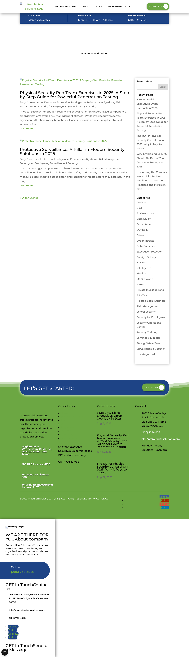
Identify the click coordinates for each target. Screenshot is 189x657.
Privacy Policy (98, 498)
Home (64, 413)
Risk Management (109, 159)
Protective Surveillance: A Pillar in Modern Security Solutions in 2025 (72, 151)
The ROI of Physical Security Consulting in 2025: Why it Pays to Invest (113, 468)
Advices (141, 202)
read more (26, 128)
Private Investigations (100, 102)
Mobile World (145, 279)
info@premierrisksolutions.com (160, 439)
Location (34, 15)
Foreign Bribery (146, 257)
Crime (140, 235)
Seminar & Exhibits (148, 337)
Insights (100, 6)
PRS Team (143, 295)
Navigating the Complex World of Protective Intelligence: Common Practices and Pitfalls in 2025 (152, 181)
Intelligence (78, 102)
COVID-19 (142, 229)
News (140, 284)
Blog (128, 6)
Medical (141, 273)
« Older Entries (29, 197)
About (86, 6)
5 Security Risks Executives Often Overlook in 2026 (147, 103)
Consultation (35, 102)
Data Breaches (146, 246)
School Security (146, 311)
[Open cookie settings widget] (4, 652)
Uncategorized (146, 354)
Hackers (142, 262)
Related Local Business (151, 300)
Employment (115, 6)
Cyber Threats (145, 240)
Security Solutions (66, 6)
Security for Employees (52, 106)
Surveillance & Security (82, 106)
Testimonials (69, 438)
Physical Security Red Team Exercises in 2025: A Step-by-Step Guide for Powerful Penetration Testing (75, 94)
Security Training (147, 332)
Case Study (144, 218)
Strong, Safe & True (148, 343)
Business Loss (145, 213)
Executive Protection (57, 102)
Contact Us (155, 6)
